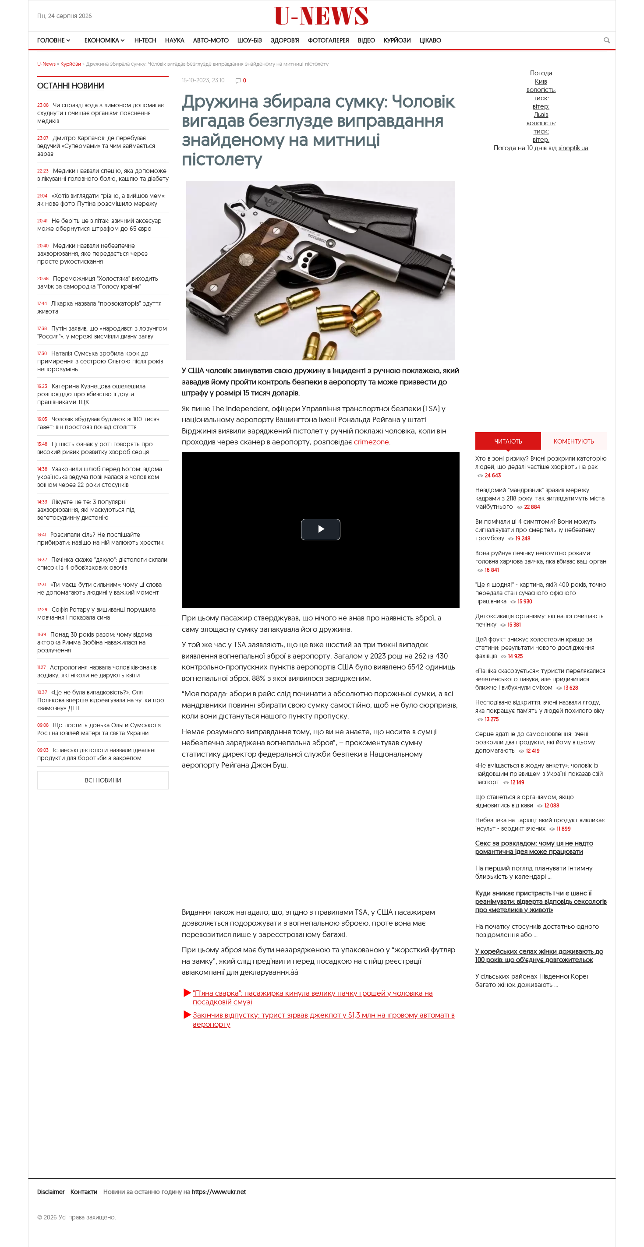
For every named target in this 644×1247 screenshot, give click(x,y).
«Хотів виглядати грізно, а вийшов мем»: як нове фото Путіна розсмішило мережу (101, 200)
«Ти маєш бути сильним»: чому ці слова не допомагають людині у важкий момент (99, 588)
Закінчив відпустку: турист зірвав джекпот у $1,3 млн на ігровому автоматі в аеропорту (324, 1019)
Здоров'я (285, 40)
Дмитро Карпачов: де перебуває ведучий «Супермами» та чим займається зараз (96, 146)
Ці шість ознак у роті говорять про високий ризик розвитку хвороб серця (95, 448)
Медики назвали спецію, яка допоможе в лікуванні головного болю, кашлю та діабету (103, 175)
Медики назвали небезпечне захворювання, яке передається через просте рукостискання (92, 253)
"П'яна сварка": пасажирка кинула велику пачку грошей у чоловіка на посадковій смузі (313, 997)
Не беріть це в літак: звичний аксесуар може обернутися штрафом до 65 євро (99, 224)
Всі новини (103, 780)
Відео (366, 40)
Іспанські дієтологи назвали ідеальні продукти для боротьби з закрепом (96, 754)
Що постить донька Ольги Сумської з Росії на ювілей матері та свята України (99, 729)
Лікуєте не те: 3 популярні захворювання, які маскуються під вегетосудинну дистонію (85, 509)
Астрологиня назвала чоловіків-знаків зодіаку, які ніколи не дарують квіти (96, 671)
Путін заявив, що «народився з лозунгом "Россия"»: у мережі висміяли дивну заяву (102, 332)
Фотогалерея (328, 40)
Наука (174, 40)
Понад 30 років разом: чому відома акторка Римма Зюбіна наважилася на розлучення (94, 642)
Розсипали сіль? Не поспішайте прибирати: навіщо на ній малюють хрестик (100, 538)
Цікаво (430, 40)
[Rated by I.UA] (56, 1234)
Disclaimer (50, 1192)
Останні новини (70, 86)
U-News (46, 63)
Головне (51, 40)
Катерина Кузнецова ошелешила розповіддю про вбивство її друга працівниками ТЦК (91, 394)
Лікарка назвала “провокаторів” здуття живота (99, 307)
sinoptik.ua (573, 148)
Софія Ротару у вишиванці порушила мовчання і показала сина (96, 613)
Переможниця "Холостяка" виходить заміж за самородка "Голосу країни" (97, 282)
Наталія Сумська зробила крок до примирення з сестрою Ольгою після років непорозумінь (100, 361)
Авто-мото (211, 40)
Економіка (102, 40)
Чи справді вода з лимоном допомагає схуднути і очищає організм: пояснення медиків (100, 113)
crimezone (371, 441)
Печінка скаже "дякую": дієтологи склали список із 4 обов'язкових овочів (102, 563)
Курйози (397, 40)
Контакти (84, 1192)
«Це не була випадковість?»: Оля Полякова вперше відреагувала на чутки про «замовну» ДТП (100, 700)
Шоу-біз (249, 40)
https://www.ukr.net (219, 1192)
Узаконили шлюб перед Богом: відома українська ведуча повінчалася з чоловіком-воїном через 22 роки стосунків (99, 477)
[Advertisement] (541, 292)
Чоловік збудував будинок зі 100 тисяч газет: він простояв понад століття (98, 423)
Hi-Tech (145, 40)
